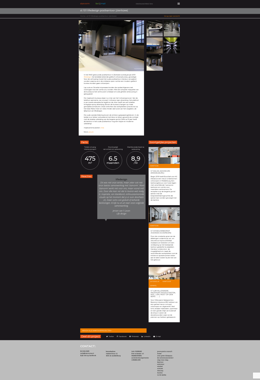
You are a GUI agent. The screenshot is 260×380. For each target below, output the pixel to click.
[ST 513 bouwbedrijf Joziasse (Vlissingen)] (164, 217)
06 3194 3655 (84, 351)
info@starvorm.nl (87, 353)
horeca (159, 373)
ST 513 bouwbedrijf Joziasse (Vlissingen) (161, 232)
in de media (161, 375)
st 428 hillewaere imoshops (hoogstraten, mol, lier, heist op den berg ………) (163, 293)
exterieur (160, 364)
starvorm (85, 3)
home (159, 353)
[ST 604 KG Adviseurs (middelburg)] (164, 157)
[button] (179, 3)
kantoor (160, 362)
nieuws (160, 368)
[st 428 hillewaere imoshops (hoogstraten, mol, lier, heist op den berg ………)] (164, 277)
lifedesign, (87, 77)
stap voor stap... (163, 360)
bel (97, 3)
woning (160, 371)
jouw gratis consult (164, 351)
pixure (91, 132)
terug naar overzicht (172, 16)
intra (102, 128)
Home (82, 16)
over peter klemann (164, 356)
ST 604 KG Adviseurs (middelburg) (160, 172)
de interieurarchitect (165, 358)
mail (103, 3)
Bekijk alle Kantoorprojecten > (97, 331)
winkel (160, 366)
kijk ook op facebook (88, 355)
